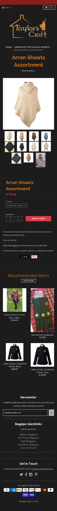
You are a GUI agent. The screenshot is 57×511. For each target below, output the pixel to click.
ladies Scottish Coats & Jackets (31, 47)
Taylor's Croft (32, 501)
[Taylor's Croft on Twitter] (21, 474)
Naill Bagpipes (28, 441)
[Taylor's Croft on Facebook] (26, 474)
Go (51, 413)
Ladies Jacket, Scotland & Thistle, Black (14, 365)
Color (9, 202)
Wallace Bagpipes (28, 434)
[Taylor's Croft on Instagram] (31, 474)
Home (9, 47)
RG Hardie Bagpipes (28, 438)
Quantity (10, 215)
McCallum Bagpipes (28, 444)
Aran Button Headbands (42, 334)
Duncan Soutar (28, 448)
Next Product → (29, 71)
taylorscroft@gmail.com (42, 469)
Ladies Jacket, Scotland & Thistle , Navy (42, 371)
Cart (50, 7)
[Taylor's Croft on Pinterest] (36, 474)
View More (28, 281)
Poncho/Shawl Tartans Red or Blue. (14, 316)
